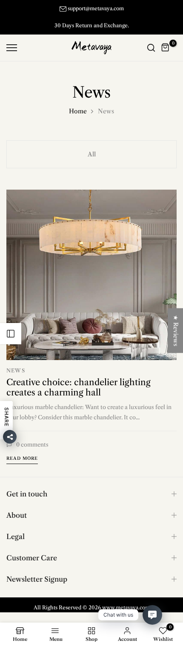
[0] (165, 47)
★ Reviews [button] (176, 330)
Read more (22, 458)
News (15, 370)
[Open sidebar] (10, 333)
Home (78, 111)
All (92, 154)
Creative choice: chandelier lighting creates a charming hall (78, 387)
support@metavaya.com (96, 8)
